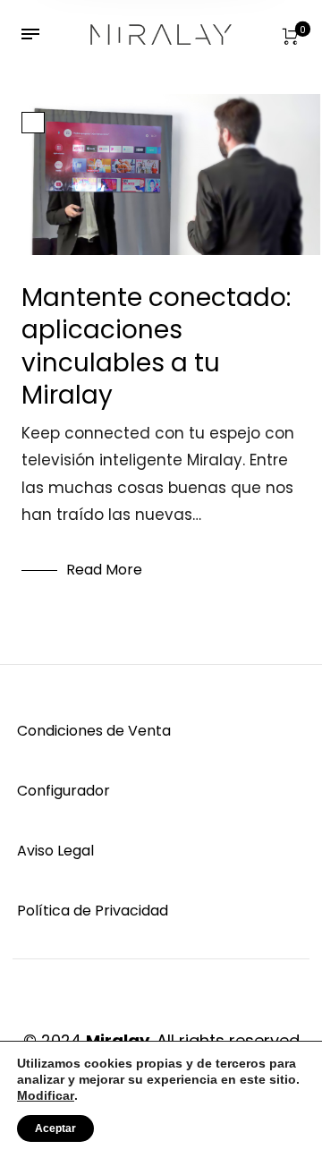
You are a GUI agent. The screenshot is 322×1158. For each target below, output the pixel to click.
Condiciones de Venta (94, 730)
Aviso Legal (55, 850)
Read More (104, 569)
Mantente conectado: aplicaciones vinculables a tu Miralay (156, 346)
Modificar (45, 1095)
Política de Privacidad (92, 910)
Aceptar (55, 1128)
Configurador (63, 790)
